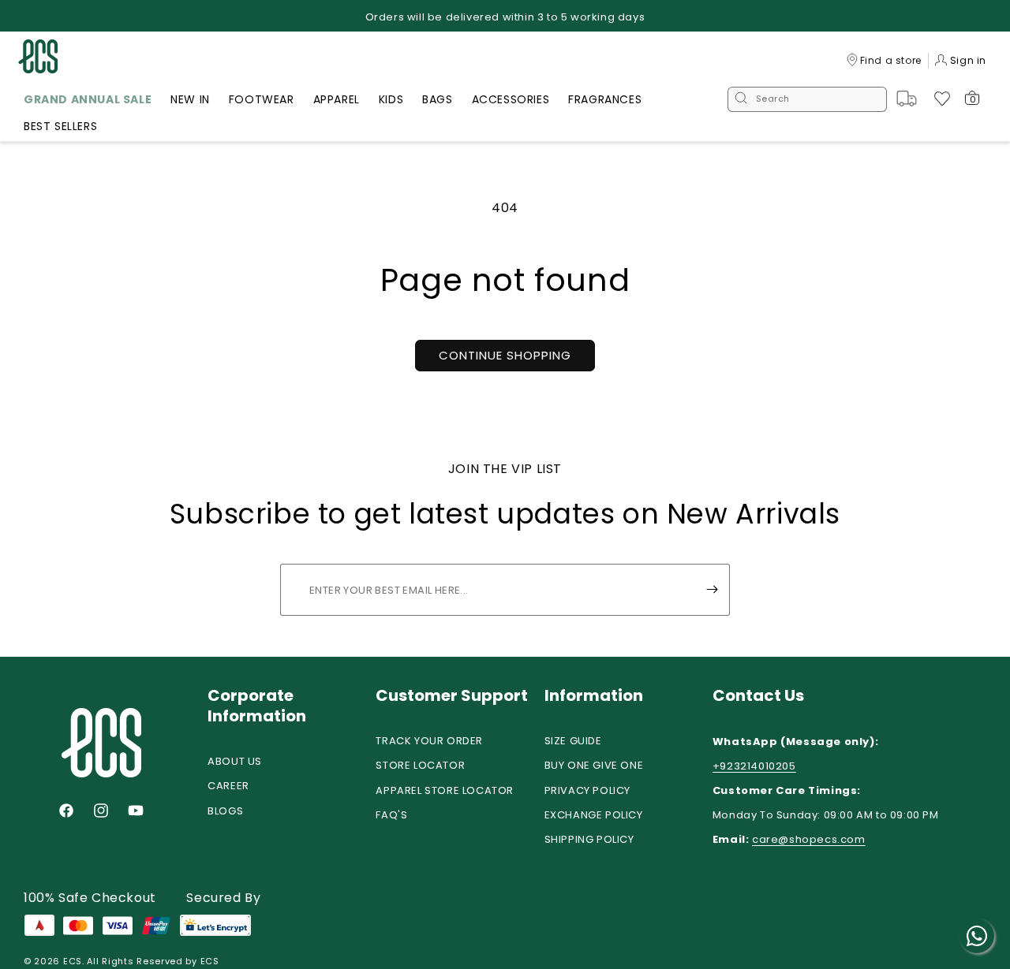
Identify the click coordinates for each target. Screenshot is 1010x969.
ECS (72, 961)
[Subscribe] (711, 590)
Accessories (511, 99)
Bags (437, 99)
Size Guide (573, 740)
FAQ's (391, 814)
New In (190, 99)
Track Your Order (429, 740)
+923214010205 (754, 765)
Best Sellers (60, 126)
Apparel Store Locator (445, 790)
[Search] (741, 99)
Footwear (261, 99)
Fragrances (605, 99)
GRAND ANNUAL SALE (88, 99)
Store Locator (420, 765)
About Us (235, 761)
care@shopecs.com (809, 839)
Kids (391, 99)
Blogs (225, 810)
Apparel (336, 99)
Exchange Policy (593, 814)
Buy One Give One (594, 765)
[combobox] (807, 99)
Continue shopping (505, 355)
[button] (87, 102)
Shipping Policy (589, 839)
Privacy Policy (587, 790)
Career (228, 785)
